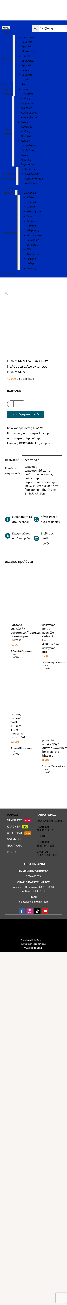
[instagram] (30, 911)
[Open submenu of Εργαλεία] (14, 58)
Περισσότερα (33, 438)
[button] (6, 293)
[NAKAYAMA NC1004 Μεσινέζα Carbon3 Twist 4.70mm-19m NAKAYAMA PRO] (49, 593)
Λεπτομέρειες (25, 651)
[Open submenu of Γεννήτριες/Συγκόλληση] (17, 176)
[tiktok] (37, 911)
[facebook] (22, 911)
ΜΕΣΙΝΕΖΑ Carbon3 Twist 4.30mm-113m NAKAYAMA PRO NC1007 (18, 725)
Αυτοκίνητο (30, 433)
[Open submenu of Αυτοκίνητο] (16, 192)
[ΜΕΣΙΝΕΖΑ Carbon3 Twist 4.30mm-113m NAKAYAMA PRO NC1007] (18, 696)
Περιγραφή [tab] (12, 459)
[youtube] (45, 911)
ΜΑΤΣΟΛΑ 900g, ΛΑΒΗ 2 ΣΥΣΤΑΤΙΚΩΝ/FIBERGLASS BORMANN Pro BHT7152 (26, 632)
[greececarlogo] (34, 921)
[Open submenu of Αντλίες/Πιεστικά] (13, 131)
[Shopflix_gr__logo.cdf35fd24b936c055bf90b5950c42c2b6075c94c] (52, 921)
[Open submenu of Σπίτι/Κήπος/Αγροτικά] (14, 89)
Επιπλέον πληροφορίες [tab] (12, 470)
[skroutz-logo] (15, 920)
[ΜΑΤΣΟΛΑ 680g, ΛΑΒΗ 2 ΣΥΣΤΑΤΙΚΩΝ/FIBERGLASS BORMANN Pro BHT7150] (49, 709)
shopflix (45, 443)
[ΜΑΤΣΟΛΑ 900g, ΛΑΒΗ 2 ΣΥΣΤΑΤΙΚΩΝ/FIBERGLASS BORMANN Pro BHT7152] (18, 593)
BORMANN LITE (29, 443)
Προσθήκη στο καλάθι (25, 414)
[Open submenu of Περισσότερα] (18, 232)
